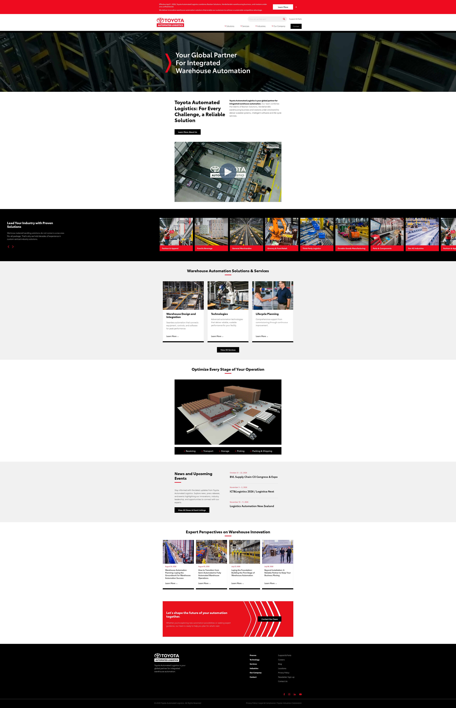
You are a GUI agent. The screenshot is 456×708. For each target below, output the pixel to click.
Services (253, 664)
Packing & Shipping (261, 451)
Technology (254, 659)
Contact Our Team (269, 619)
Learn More (283, 7)
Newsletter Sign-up (286, 677)
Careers (281, 659)
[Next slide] (12, 246)
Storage (224, 451)
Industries (254, 668)
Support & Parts (295, 19)
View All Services (228, 349)
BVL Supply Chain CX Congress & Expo (254, 476)
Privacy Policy (283, 672)
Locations (282, 668)
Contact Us (282, 681)
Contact (296, 26)
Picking (240, 451)
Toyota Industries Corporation (289, 703)
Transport (207, 451)
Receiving (190, 451)
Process (253, 655)
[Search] (284, 19)
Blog (280, 664)
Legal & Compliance (267, 703)
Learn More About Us (187, 132)
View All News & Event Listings (192, 510)
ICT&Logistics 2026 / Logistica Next (252, 491)
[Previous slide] (8, 246)
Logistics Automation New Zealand (252, 506)
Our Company (255, 672)
